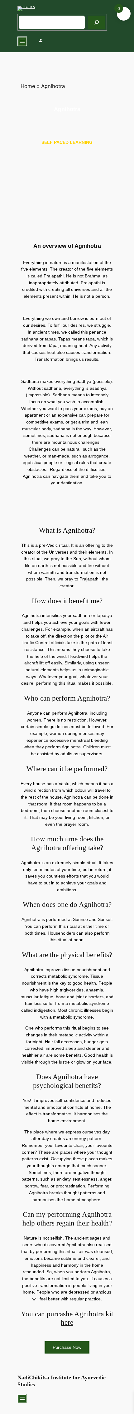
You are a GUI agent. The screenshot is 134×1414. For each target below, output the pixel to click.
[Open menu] (22, 41)
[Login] (40, 41)
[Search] (96, 22)
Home (28, 86)
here (67, 1322)
